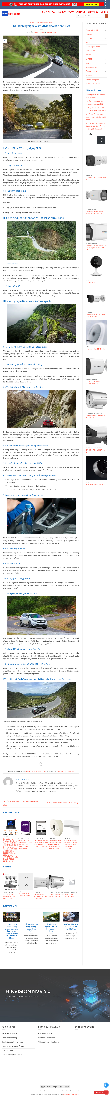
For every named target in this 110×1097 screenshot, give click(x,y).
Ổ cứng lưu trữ (91, 71)
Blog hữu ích (34, 22)
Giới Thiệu (93, 12)
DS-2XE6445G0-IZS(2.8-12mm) (70, 895)
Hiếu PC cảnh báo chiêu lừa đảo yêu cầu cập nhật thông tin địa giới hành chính (96, 126)
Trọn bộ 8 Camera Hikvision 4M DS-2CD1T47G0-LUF (95, 212)
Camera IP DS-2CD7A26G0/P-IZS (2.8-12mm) (40, 896)
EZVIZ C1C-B (90, 282)
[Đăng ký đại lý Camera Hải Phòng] (53, 4)
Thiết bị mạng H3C (93, 80)
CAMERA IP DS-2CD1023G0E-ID (96, 178)
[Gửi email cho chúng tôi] (105, 7)
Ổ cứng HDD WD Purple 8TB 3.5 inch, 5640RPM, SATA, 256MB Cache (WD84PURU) (25, 844)
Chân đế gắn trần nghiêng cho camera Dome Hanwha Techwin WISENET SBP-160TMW (55, 844)
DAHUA (89, 34)
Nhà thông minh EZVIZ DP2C (96, 484)
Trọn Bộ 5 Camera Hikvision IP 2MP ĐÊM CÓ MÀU (9, 896)
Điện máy (89, 38)
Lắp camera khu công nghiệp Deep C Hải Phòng (31, 927)
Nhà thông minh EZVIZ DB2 (95, 349)
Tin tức (51, 12)
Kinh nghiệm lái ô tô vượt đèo (65, 771)
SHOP (44, 12)
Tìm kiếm (89, 134)
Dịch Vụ (62, 12)
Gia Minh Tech (51, 32)
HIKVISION (90, 51)
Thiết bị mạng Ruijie (93, 84)
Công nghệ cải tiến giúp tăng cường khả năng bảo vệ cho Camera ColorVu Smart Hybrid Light (11, 931)
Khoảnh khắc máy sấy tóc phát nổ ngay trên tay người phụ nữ (96, 117)
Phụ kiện (89, 75)
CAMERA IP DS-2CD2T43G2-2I (96, 451)
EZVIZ (88, 42)
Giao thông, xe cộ (46, 22)
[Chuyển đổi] (105, 30)
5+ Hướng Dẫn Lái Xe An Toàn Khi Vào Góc (60, 803)
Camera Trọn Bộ (92, 30)
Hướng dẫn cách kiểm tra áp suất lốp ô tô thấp (71, 926)
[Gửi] (106, 16)
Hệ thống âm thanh (93, 46)
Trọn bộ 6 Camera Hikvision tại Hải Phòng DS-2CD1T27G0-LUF (96, 248)
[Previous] (4, 842)
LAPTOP (89, 59)
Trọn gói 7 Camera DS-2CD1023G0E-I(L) (93, 382)
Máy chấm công (91, 67)
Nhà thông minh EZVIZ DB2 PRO (24, 894)
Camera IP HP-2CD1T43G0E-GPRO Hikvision (96, 316)
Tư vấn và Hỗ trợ (77, 12)
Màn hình (89, 63)
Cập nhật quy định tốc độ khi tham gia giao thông (51, 927)
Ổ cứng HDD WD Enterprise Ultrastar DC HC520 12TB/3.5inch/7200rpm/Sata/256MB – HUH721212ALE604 (46, 843)
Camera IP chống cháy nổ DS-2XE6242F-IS (56, 895)
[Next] (78, 842)
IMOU (88, 55)
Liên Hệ (104, 12)
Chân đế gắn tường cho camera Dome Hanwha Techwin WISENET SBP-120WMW (70, 844)
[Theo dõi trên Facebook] (105, 1)
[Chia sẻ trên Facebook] (41, 764)
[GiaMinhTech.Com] (11, 13)
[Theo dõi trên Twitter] (105, 5)
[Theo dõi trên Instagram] (105, 3)
